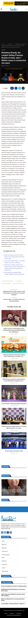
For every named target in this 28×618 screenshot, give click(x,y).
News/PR (10, 44)
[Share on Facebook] (15, 88)
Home (2, 44)
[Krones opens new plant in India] (14, 440)
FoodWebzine (18, 281)
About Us (12, 613)
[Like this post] (12, 88)
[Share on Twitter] (19, 88)
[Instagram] (8, 532)
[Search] (26, 9)
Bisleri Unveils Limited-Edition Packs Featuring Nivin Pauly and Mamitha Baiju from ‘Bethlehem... (14, 330)
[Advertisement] (14, 29)
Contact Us (18, 613)
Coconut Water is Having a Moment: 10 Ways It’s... (13, 603)
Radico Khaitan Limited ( (18, 283)
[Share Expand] (23, 88)
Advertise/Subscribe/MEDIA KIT (14, 615)
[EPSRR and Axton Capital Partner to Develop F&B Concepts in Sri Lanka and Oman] (14, 416)
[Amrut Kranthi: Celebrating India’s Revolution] (14, 393)
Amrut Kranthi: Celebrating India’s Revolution (14, 403)
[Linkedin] (11, 532)
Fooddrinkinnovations (7, 281)
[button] (2, 487)
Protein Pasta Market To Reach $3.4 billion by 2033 (13, 586)
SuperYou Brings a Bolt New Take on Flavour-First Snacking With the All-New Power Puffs (14, 256)
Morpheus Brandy (6, 283)
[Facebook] (2, 532)
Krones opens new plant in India (14, 451)
